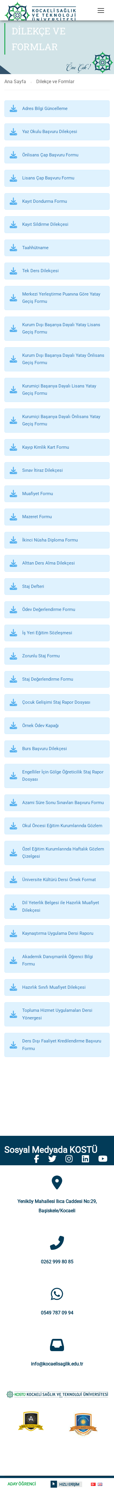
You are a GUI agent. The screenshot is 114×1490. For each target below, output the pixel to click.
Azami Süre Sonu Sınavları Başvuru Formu (63, 802)
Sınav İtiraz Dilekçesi (42, 470)
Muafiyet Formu (37, 493)
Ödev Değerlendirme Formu (48, 609)
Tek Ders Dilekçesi (40, 270)
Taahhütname (35, 247)
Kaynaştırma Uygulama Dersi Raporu (57, 933)
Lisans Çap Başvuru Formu (48, 178)
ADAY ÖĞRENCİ (22, 1484)
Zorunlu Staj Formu (41, 655)
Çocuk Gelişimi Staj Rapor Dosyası (56, 702)
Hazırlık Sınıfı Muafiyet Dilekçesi (54, 987)
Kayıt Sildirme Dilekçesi (45, 224)
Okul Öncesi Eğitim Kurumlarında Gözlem (62, 825)
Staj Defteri (33, 586)
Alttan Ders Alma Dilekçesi (48, 563)
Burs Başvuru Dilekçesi (44, 748)
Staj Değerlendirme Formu (47, 679)
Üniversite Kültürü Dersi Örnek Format (59, 879)
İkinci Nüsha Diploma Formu (50, 540)
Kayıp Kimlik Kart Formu (45, 447)
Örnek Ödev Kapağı (40, 725)
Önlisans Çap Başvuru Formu (50, 155)
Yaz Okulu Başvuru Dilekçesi (49, 131)
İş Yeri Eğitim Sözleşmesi (47, 632)
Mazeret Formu (37, 516)
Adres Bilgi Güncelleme (45, 108)
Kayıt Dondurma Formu (44, 201)
